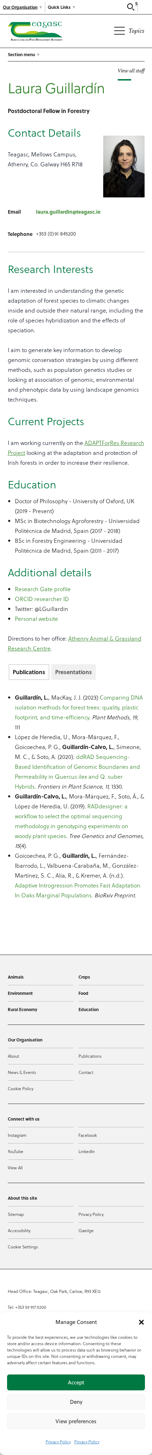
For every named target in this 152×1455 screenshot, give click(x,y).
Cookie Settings (23, 1246)
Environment (20, 993)
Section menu (21, 54)
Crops (84, 977)
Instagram (17, 1135)
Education (88, 1009)
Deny (76, 1402)
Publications (29, 672)
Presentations (73, 672)
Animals (16, 977)
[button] (141, 1322)
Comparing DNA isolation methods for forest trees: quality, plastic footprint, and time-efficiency (79, 707)
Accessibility (19, 1230)
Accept (76, 1382)
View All (15, 1167)
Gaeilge (86, 1230)
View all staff (131, 70)
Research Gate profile (43, 589)
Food (83, 993)
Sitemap (16, 1214)
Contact (85, 1072)
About (13, 1056)
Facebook (87, 1135)
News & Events (22, 1072)
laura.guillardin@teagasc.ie (68, 211)
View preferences (76, 1421)
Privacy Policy (58, 1441)
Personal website (36, 618)
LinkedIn (86, 1151)
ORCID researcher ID (42, 599)
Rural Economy (22, 1009)
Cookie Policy (20, 1088)
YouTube (15, 1151)
